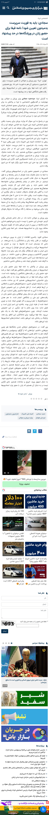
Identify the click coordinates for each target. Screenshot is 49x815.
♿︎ (43, 809)
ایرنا (27, 8)
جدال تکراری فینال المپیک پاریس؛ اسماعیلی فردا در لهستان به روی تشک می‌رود (23, 791)
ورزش (30, 394)
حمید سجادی (40, 414)
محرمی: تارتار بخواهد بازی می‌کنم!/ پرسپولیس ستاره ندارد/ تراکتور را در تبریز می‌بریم (25, 751)
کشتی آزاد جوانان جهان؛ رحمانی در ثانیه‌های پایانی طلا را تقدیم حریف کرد (24, 769)
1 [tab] (11, 643)
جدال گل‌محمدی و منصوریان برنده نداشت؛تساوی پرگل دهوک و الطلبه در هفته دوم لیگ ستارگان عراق (24, 785)
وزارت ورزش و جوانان (26, 418)
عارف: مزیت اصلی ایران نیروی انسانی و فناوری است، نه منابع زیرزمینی (26, 681)
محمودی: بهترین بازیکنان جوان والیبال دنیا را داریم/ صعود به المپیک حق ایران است (25, 763)
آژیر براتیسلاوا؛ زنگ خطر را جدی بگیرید (32, 796)
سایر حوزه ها (22, 394)
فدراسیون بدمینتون (12, 414)
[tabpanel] (24, 667)
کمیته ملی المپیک (27, 414)
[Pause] (4, 472)
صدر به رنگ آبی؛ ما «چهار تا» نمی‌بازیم (32, 773)
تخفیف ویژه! (24, 484)
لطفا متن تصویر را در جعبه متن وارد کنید (34, 622)
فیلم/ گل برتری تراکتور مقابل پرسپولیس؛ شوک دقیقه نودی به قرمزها (25, 757)
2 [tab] (9, 643)
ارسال (5, 631)
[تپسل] (3, 447)
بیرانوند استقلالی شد (38, 780)
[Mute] (8, 472)
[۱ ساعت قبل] (24, 661)
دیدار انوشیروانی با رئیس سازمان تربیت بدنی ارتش (28, 777)
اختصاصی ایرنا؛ (43, 18)
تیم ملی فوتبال (40, 418)
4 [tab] (3, 643)
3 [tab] (6, 643)
